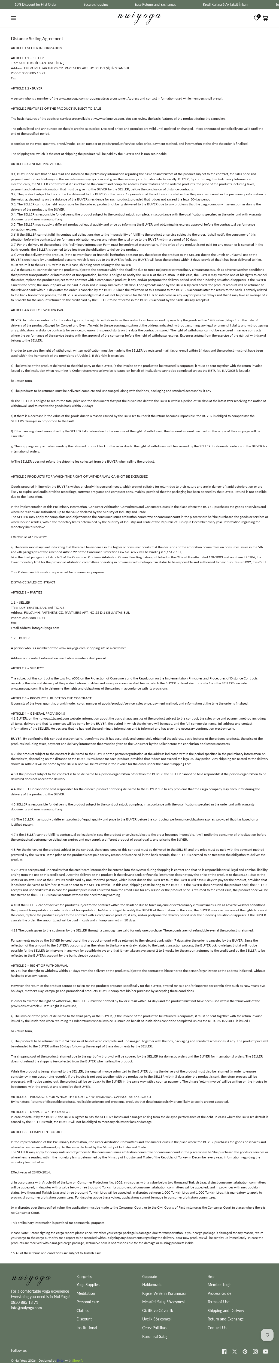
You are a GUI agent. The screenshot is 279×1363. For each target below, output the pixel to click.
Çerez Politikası (154, 1327)
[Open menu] (14, 18)
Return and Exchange (226, 1319)
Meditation (86, 1293)
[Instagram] (255, 1351)
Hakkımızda (152, 1284)
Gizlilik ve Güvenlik (157, 1310)
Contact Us (217, 1327)
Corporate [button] (149, 1277)
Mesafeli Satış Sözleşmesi (163, 1301)
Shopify (77, 1360)
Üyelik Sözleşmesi (156, 1319)
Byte (60, 1360)
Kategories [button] (84, 1277)
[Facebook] (224, 1351)
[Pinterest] (244, 1351)
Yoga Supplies (88, 1284)
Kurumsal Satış (154, 1336)
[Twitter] (234, 1351)
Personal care (88, 1301)
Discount (84, 1319)
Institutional (87, 1327)
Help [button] (211, 1277)
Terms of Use (218, 1301)
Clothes (83, 1310)
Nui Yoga (20, 1360)
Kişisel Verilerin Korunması (164, 1293)
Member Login (220, 1284)
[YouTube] (265, 1351)
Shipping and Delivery (226, 1310)
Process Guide (219, 1293)
